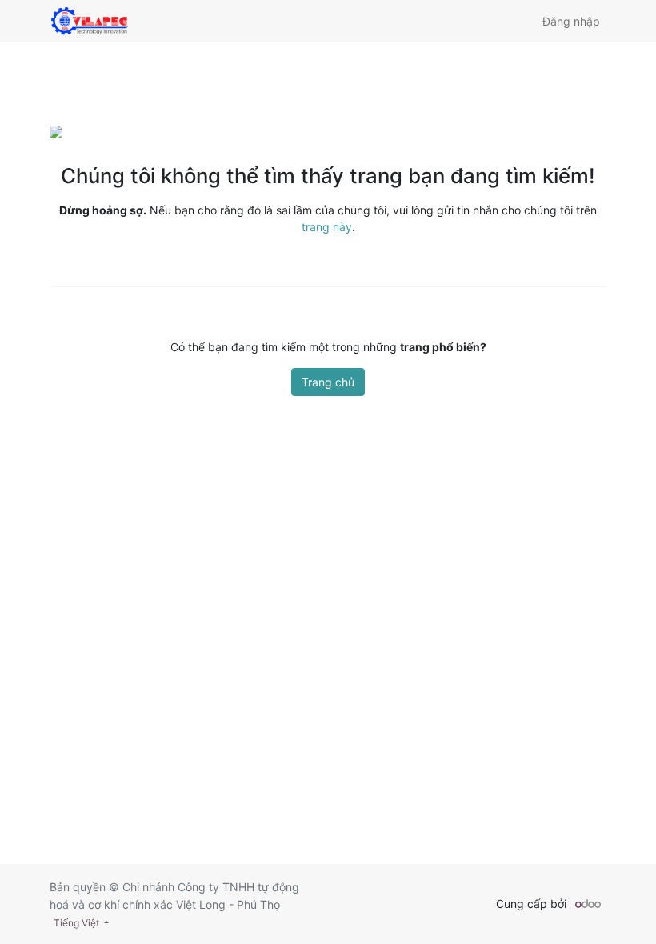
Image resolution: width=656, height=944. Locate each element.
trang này (327, 227)
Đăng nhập (571, 21)
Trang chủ (328, 382)
